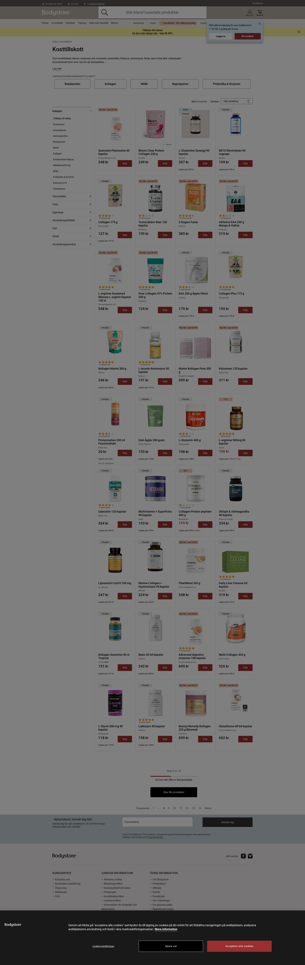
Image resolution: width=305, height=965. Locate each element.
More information (166, 929)
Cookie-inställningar (103, 946)
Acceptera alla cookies (239, 946)
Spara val (171, 946)
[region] (152, 937)
